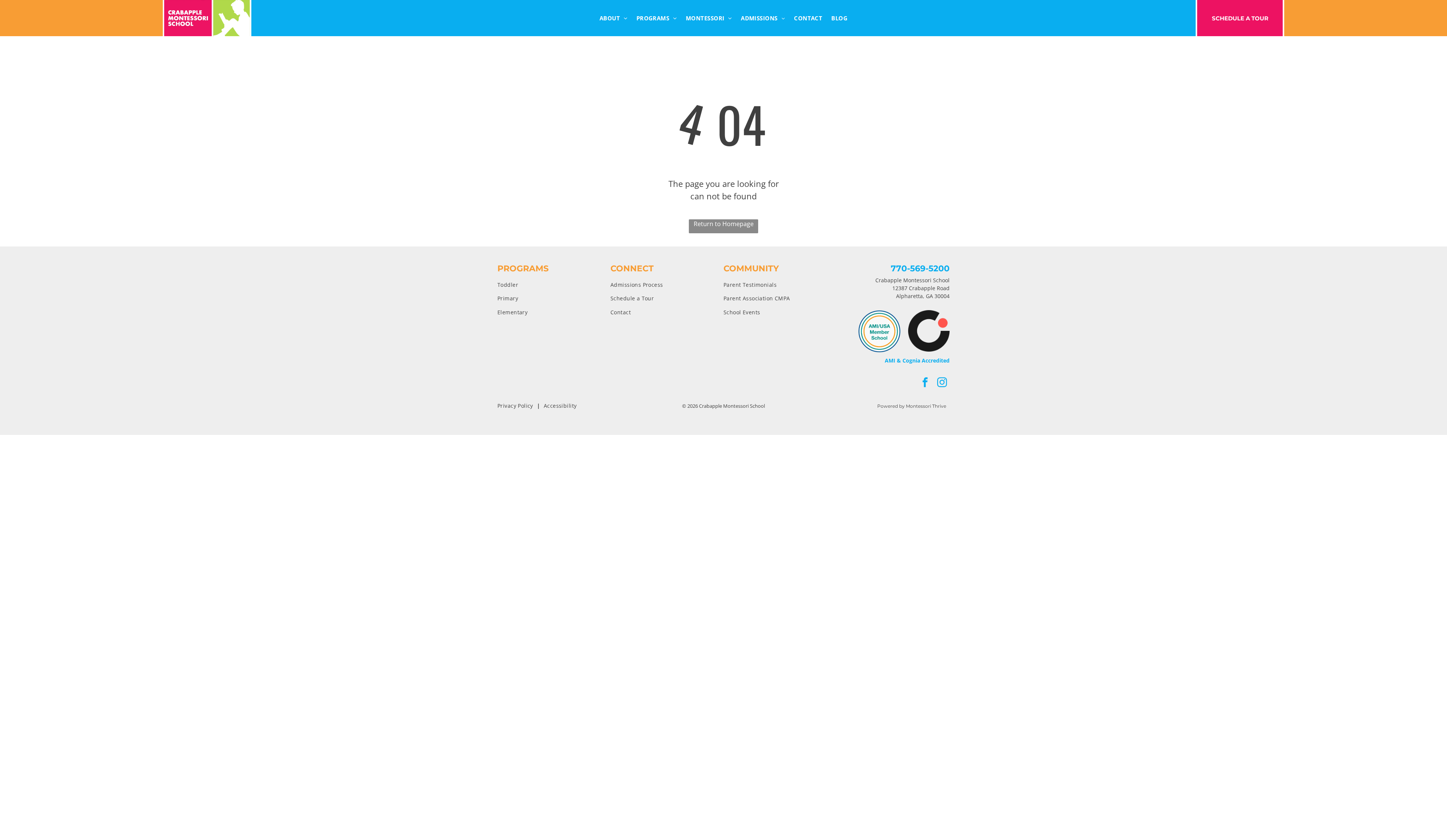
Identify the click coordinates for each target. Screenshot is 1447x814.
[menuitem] (613, 18)
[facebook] (925, 383)
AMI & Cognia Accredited (917, 360)
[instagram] (942, 383)
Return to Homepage (724, 224)
